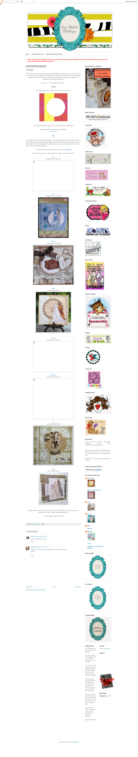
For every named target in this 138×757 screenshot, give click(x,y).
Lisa (53, 422)
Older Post (77, 587)
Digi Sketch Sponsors (38, 54)
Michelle (89, 531)
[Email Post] (42, 524)
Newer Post (29, 587)
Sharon (53, 338)
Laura (89, 502)
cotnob (33, 547)
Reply (32, 541)
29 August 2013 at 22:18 (41, 547)
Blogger (76, 742)
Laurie (89, 514)
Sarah (89, 543)
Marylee (89, 528)
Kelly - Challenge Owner (94, 490)
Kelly (53, 469)
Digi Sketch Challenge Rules (54, 54)
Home (27, 54)
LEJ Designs (53, 131)
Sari (53, 157)
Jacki (53, 194)
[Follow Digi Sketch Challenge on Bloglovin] (94, 470)
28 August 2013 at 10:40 (40, 536)
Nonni (53, 288)
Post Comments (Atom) (39, 590)
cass (32, 536)
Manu (88, 525)
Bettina (53, 241)
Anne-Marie (53, 375)
